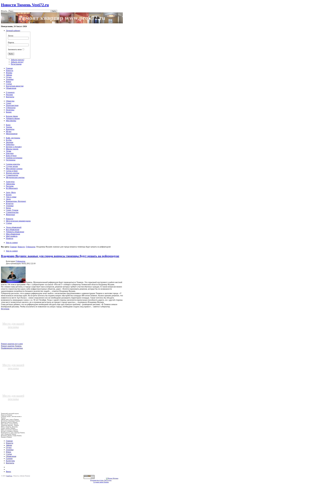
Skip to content (12, 243)
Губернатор (30, 247)
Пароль (11, 42)
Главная (13, 247)
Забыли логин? (17, 62)
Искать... (4, 11)
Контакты (10, 463)
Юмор (8, 452)
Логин (10, 36)
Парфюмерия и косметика (12, 348)
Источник (5, 309)
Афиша (9, 445)
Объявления (11, 456)
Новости (21, 247)
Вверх (8, 471)
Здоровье (10, 450)
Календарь (10, 461)
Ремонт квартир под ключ (12, 344)
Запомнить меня (15, 49)
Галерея (9, 458)
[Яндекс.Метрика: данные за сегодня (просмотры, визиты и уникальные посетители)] (112, 478)
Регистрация (16, 64)
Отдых (9, 447)
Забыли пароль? (17, 60)
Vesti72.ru (9, 476)
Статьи (9, 454)
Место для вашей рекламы (13, 325)
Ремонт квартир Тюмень (11, 346)
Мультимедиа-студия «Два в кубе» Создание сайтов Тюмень (101, 481)
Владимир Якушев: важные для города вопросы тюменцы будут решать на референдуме (60, 256)
